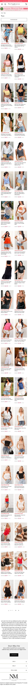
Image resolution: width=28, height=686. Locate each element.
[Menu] (2, 4)
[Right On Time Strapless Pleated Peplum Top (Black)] (7, 560)
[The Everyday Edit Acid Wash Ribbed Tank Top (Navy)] (21, 386)
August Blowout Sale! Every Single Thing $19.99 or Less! (12, 1)
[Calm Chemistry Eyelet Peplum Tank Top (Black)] (7, 589)
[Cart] (26, 4)
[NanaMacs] (14, 4)
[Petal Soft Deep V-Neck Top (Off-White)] (21, 416)
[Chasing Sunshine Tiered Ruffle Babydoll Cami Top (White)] (21, 356)
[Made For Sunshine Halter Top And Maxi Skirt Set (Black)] (7, 270)
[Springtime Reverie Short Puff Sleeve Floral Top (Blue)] (7, 33)
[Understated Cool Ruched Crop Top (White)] (7, 474)
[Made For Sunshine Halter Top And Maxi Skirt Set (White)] (7, 356)
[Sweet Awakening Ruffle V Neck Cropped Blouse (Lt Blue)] (7, 180)
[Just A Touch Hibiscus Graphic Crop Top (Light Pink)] (21, 210)
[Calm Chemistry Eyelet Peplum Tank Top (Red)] (7, 532)
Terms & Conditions (22, 679)
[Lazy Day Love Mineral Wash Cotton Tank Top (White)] (21, 328)
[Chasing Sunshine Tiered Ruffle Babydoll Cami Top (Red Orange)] (7, 240)
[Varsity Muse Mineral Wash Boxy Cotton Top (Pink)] (7, 328)
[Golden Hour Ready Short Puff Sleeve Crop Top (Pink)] (7, 63)
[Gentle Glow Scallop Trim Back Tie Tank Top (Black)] (21, 589)
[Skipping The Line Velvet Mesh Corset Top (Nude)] (21, 299)
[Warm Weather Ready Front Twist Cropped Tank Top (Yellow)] (21, 33)
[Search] (5, 4)
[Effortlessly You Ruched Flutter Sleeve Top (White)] (7, 122)
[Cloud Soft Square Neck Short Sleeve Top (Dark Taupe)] (21, 445)
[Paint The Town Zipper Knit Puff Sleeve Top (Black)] (21, 92)
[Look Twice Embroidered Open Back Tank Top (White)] (7, 386)
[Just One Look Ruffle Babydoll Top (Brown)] (21, 532)
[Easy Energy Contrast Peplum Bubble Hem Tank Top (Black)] (21, 63)
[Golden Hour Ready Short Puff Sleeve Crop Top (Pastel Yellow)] (7, 92)
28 (15, 610)
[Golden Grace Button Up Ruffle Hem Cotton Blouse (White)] (7, 151)
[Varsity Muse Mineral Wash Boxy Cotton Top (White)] (21, 240)
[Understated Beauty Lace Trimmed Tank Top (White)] (21, 122)
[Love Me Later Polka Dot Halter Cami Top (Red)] (21, 560)
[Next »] (18, 610)
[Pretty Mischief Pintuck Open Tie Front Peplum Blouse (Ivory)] (7, 210)
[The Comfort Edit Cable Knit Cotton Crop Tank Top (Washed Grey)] (21, 151)
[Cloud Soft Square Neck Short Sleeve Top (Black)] (21, 474)
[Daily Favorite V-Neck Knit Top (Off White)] (21, 503)
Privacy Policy (14, 680)
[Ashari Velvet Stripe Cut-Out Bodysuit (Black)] (7, 299)
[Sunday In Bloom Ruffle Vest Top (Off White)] (7, 416)
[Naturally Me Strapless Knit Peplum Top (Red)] (7, 503)
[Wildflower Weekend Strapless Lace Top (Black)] (7, 445)
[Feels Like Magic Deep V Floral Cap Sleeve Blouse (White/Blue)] (21, 180)
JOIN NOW (14, 654)
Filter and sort (13, 19)
